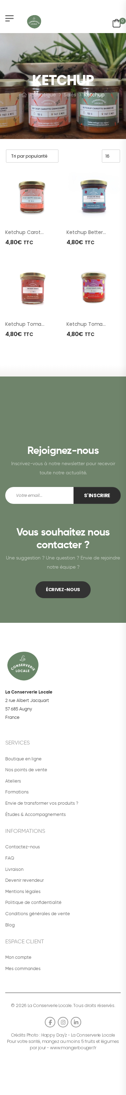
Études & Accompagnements (35, 814)
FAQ (9, 858)
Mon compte (18, 957)
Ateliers (13, 781)
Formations (17, 792)
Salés (70, 94)
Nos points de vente (26, 770)
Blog (10, 925)
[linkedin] (76, 1022)
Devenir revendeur (24, 880)
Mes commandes (23, 969)
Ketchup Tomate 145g (31, 324)
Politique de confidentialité (33, 902)
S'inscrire (97, 495)
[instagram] (63, 1022)
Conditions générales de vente (37, 914)
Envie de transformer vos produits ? (41, 803)
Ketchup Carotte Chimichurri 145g (46, 232)
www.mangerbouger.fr (73, 1048)
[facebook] (50, 1022)
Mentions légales (23, 892)
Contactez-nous (22, 847)
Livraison (14, 869)
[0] (116, 22)
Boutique (45, 94)
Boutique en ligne (23, 759)
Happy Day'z (54, 1035)
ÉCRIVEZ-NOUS (63, 589)
